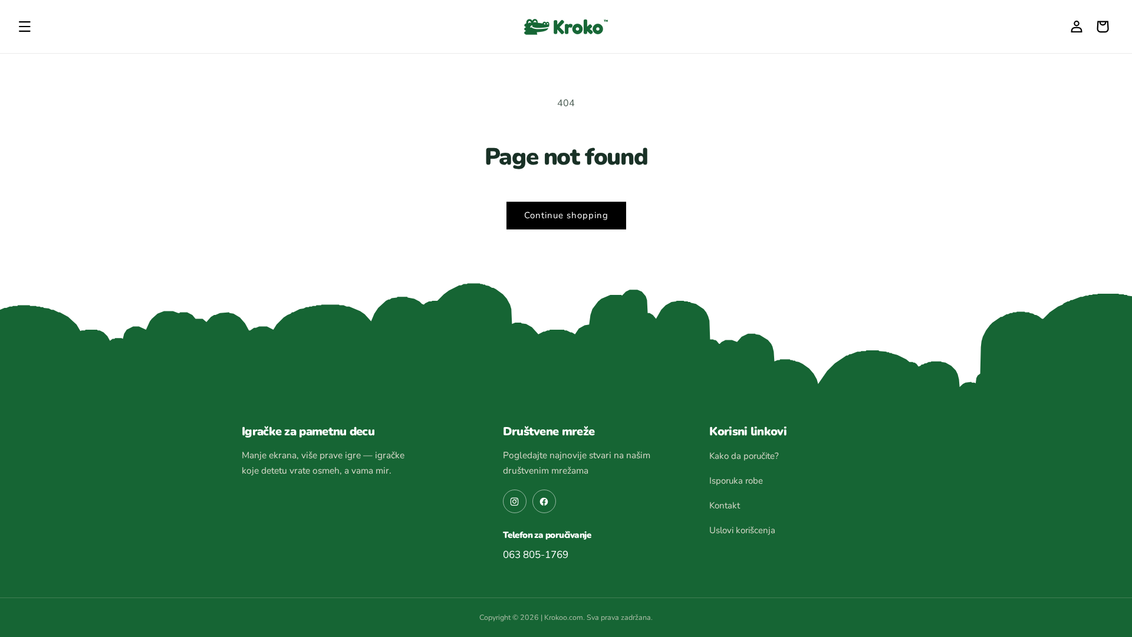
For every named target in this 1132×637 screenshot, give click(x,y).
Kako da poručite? (744, 456)
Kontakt (724, 505)
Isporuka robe (736, 481)
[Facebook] (544, 501)
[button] (25, 27)
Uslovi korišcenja (742, 530)
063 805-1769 (535, 555)
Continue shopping (566, 215)
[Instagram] (514, 501)
